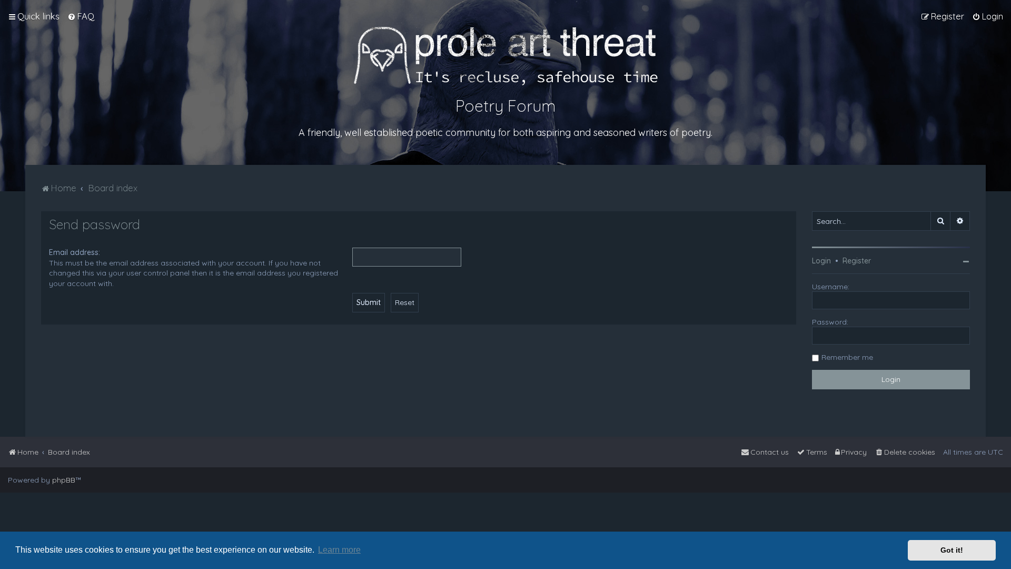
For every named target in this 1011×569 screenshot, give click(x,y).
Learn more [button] (339, 549)
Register (857, 261)
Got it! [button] (951, 550)
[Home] (506, 55)
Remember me (847, 357)
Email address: (74, 252)
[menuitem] (80, 16)
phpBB (63, 480)
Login (821, 261)
